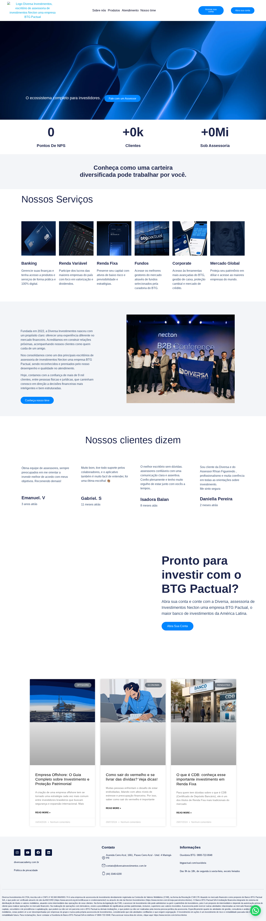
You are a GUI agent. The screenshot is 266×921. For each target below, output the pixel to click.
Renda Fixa (107, 263)
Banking (29, 263)
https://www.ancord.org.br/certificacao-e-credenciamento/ (80, 900)
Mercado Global (225, 263)
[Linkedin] (48, 852)
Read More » (42, 812)
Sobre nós (99, 10)
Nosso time (148, 10)
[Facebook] (38, 852)
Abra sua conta (177, 626)
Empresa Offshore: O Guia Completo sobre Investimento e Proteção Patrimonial (62, 779)
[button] (255, 910)
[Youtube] (27, 852)
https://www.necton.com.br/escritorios (170, 915)
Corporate (181, 263)
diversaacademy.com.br (26, 862)
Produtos (114, 10)
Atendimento (130, 10)
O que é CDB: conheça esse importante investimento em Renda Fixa (201, 779)
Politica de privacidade (26, 870)
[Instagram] (17, 852)
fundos (142, 263)
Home (86, 10)
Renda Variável (73, 263)
